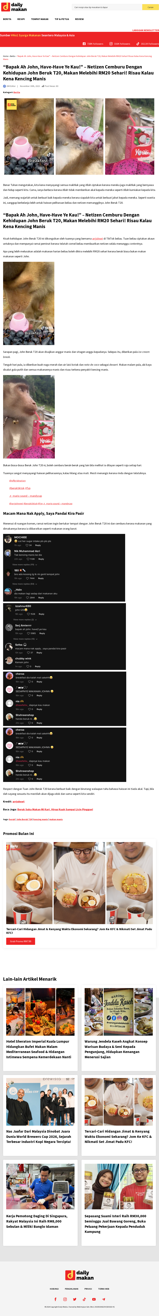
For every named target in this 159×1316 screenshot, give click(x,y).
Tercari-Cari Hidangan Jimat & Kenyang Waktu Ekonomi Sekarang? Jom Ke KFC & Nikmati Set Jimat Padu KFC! (79, 931)
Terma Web (103, 1288)
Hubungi (54, 1288)
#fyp (27, 488)
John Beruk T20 (24, 819)
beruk (12, 819)
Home (5, 56)
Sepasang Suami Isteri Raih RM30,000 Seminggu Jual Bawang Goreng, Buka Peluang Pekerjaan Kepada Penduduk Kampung (115, 1224)
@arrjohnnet (16, 503)
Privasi (88, 1288)
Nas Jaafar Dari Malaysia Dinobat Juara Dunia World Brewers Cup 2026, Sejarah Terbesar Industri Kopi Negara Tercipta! (38, 1136)
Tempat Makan (39, 19)
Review (79, 19)
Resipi (21, 19)
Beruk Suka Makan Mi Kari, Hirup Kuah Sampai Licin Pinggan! (55, 809)
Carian (150, 7)
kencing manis (40, 819)
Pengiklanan (71, 1288)
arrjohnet (97, 238)
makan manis (56, 819)
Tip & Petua (62, 19)
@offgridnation (17, 480)
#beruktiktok (17, 488)
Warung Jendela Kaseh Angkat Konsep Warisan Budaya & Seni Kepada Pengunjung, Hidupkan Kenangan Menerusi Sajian (116, 1049)
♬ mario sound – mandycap (25, 496)
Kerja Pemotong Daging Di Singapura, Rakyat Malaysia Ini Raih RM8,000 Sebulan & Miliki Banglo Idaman (36, 1221)
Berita (7, 19)
